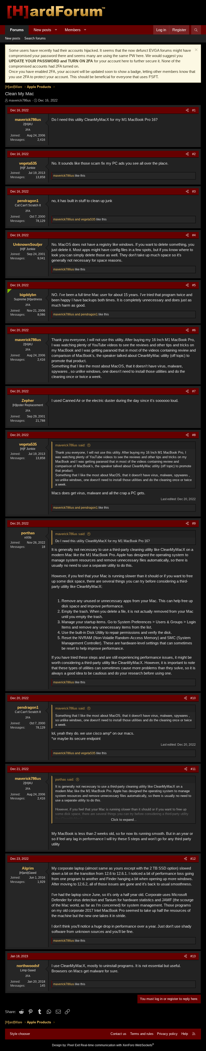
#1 (194, 110)
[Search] (196, 29)
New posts (42, 30)
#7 (194, 391)
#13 (193, 956)
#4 (194, 235)
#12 (193, 859)
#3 (194, 191)
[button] (56, 29)
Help (184, 1034)
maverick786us (20, 100)
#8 (194, 435)
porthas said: (64, 779)
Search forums (35, 38)
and (74, 219)
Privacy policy (167, 1034)
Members (73, 30)
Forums (17, 30)
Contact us (118, 1034)
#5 (194, 285)
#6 (194, 330)
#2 (194, 154)
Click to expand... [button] (124, 820)
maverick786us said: (70, 445)
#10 (193, 698)
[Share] (187, 110)
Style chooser (20, 1034)
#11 (193, 769)
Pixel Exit (73, 1045)
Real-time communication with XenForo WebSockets (117, 1045)
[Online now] (8, 290)
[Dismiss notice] (195, 50)
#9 (194, 523)
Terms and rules (141, 1034)
